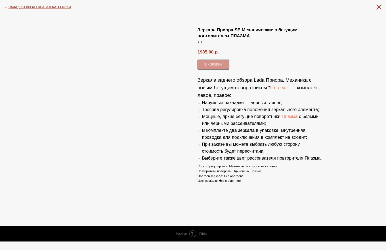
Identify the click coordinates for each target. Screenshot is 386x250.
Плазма (278, 87)
